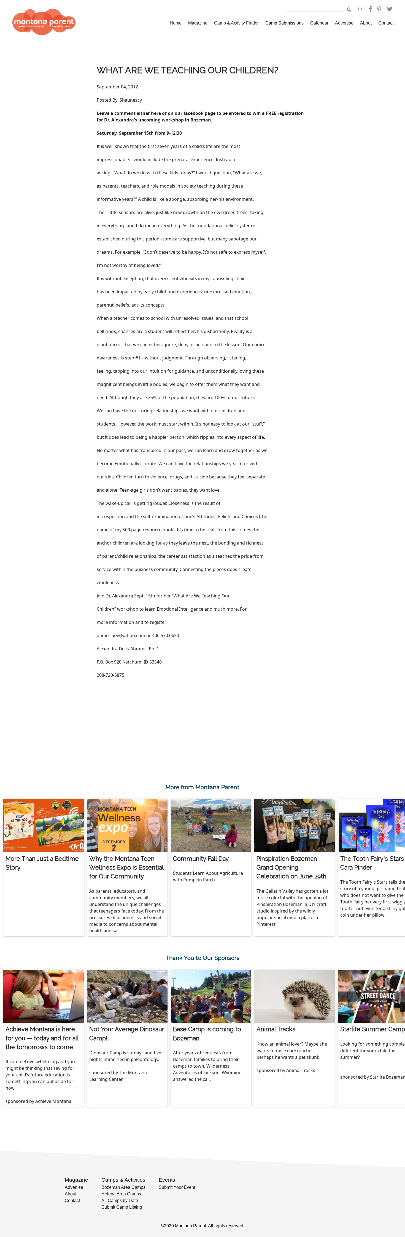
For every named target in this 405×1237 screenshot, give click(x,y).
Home (176, 23)
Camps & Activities (123, 1180)
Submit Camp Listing (121, 1207)
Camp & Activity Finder (236, 23)
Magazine (197, 23)
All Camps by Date (119, 1200)
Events (167, 1180)
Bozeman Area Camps (123, 1187)
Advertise (344, 23)
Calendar (319, 23)
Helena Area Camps (121, 1194)
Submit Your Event (177, 1187)
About (366, 23)
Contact (385, 23)
